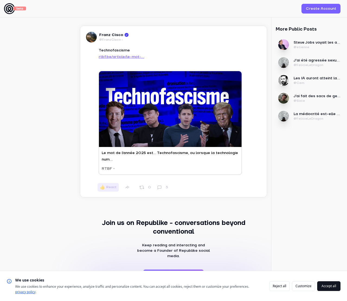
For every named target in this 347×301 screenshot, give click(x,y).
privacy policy (25, 292)
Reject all (279, 286)
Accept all (329, 286)
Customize (303, 286)
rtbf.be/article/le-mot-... (121, 56)
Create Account (321, 8)
